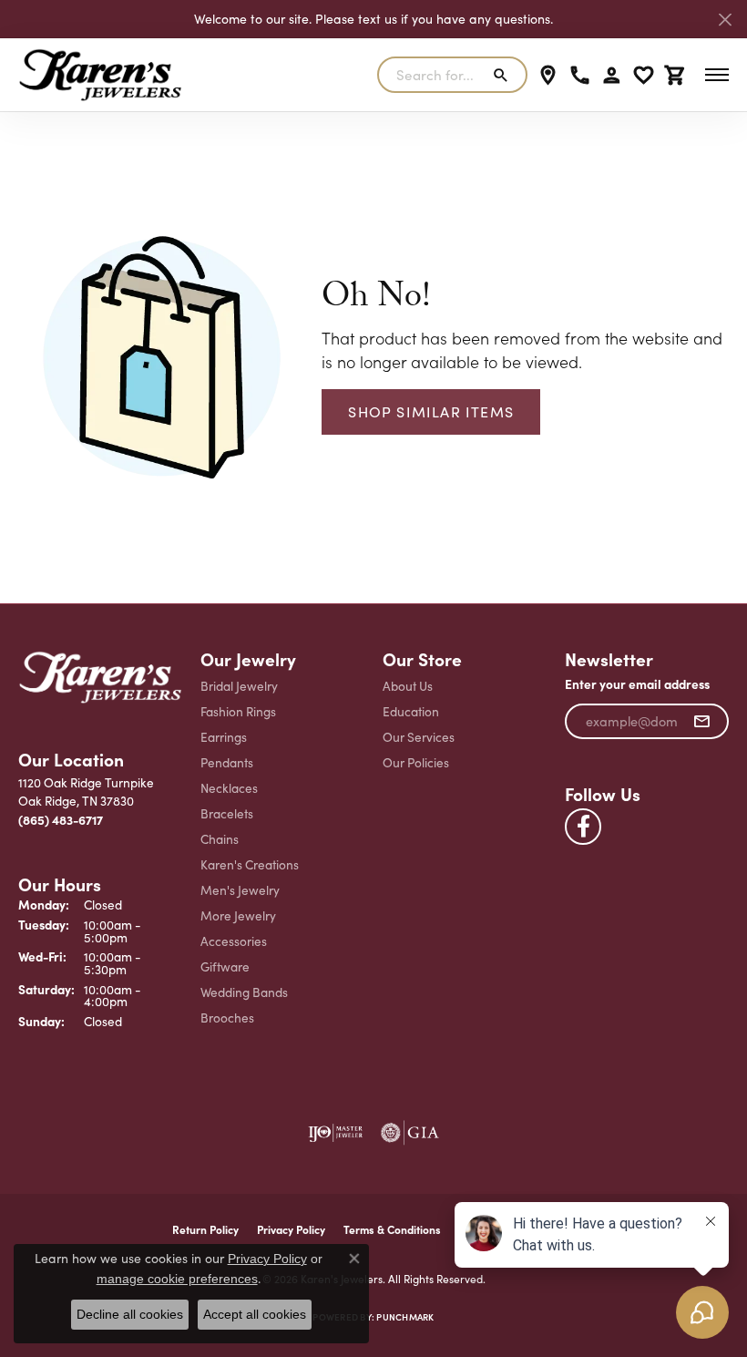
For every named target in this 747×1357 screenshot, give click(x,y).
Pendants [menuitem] (226, 762)
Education (411, 711)
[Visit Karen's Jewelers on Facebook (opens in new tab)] (583, 826)
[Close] (724, 19)
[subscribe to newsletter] (702, 721)
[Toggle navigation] (717, 74)
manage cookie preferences (177, 1278)
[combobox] (431, 74)
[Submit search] (504, 74)
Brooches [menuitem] (227, 1017)
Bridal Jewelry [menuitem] (239, 685)
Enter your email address (637, 684)
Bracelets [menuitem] (226, 813)
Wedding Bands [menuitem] (244, 992)
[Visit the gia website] (410, 1133)
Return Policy (205, 1229)
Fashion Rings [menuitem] (238, 711)
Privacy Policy (291, 1229)
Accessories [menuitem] (233, 941)
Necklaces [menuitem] (229, 788)
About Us (408, 685)
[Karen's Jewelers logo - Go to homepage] (100, 74)
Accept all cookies (254, 1314)
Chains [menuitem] (219, 839)
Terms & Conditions (392, 1229)
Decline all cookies (130, 1314)
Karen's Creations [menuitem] (249, 864)
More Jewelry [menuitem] (238, 915)
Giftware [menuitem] (225, 966)
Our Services (419, 736)
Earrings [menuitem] (223, 736)
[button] (611, 75)
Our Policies (416, 762)
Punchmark (405, 1317)
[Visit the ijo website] (335, 1133)
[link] (548, 75)
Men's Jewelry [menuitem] (240, 890)
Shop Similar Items (431, 411)
